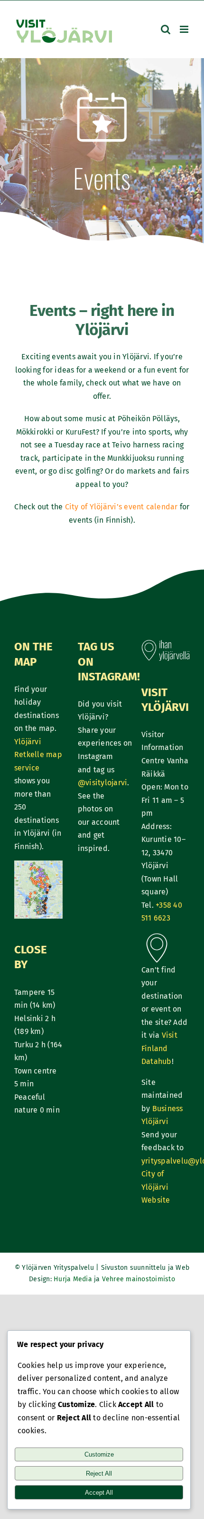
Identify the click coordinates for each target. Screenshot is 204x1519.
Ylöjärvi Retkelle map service (38, 754)
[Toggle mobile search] (165, 29)
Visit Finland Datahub (159, 1048)
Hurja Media (74, 1279)
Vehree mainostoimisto (138, 1279)
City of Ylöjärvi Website (155, 1187)
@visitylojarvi (102, 782)
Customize (99, 1454)
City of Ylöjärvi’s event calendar (121, 506)
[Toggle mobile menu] (185, 29)
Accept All (99, 1492)
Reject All (99, 1473)
